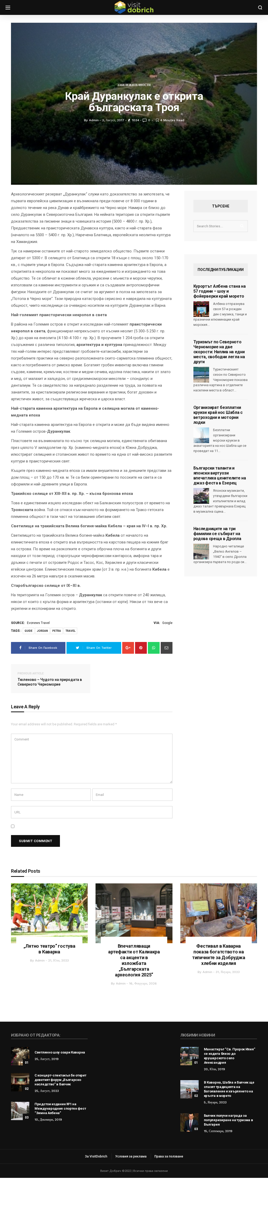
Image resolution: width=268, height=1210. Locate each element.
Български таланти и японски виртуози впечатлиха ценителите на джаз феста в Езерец (219, 475)
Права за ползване (168, 1156)
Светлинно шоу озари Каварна (60, 1052)
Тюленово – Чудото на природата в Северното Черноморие (50, 679)
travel (70, 630)
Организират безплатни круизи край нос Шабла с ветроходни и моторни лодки (218, 415)
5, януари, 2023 (215, 1102)
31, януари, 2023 (228, 972)
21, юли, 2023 (58, 960)
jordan (42, 630)
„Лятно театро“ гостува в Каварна (49, 948)
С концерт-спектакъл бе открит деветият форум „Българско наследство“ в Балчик (60, 1079)
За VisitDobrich (96, 1156)
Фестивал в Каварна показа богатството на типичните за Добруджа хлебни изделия (218, 954)
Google (167, 623)
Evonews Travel (38, 623)
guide (28, 630)
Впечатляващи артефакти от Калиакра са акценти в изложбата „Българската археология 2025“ (134, 960)
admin (40, 960)
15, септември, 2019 (218, 1131)
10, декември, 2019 (48, 1119)
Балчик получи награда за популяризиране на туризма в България (228, 1120)
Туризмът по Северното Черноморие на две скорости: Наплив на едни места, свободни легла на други (219, 351)
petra (56, 630)
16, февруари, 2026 (143, 983)
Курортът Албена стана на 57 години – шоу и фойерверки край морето (219, 291)
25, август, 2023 (47, 1091)
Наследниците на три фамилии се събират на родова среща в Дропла (217, 533)
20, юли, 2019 (214, 1069)
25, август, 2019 (47, 1059)
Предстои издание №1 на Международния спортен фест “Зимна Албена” (60, 1108)
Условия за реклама (131, 1156)
